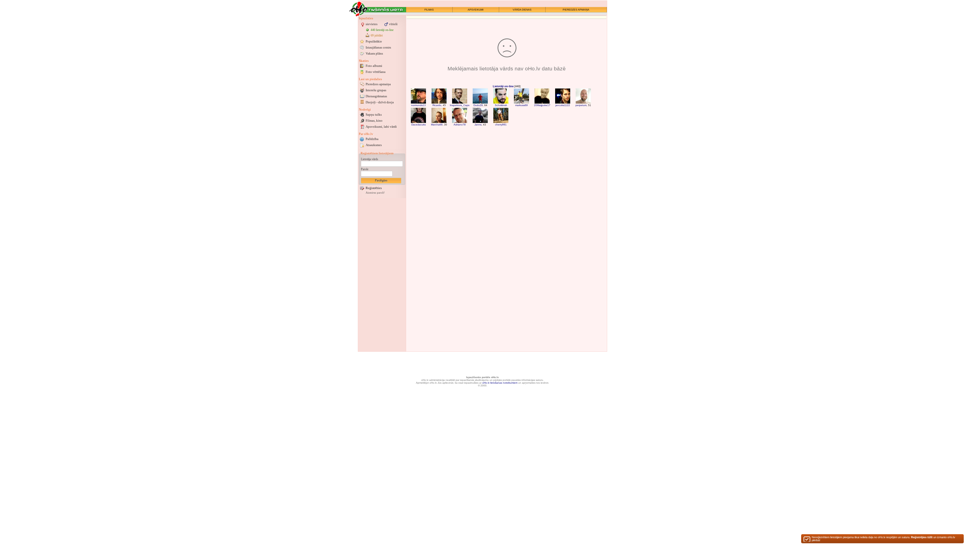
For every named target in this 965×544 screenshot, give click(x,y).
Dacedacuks (418, 124)
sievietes (371, 24)
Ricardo (436, 105)
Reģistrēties (374, 188)
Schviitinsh (501, 105)
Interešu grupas (376, 90)
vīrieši (393, 24)
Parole (364, 169)
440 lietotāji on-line (382, 30)
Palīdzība (372, 139)
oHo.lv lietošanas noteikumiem (499, 382)
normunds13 (418, 105)
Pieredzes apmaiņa (378, 84)
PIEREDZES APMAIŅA (576, 9)
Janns (477, 124)
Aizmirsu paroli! (375, 192)
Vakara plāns (374, 53)
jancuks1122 (562, 105)
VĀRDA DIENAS (522, 9)
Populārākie (374, 41)
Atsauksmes (374, 145)
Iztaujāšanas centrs (378, 47)
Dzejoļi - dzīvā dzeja (380, 102)
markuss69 (521, 105)
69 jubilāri (377, 35)
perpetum (581, 105)
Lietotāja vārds (369, 159)
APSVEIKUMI (476, 9)
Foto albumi (374, 66)
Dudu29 (478, 105)
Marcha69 (437, 124)
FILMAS (429, 9)
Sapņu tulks (374, 114)
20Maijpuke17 (542, 105)
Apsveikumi (381, 126)
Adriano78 (460, 124)
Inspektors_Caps (459, 105)
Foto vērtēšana (375, 72)
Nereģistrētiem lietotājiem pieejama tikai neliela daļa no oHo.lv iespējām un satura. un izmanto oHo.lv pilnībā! (883, 539)
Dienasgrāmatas (376, 96)
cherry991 (501, 124)
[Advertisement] (382, 274)
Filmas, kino (374, 120)
